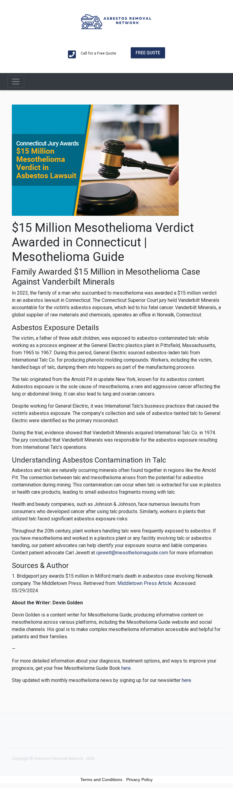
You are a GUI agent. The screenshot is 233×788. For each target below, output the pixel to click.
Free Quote (148, 52)
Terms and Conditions (101, 779)
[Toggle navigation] (15, 81)
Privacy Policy (139, 779)
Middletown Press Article (144, 583)
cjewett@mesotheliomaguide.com (132, 553)
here (126, 668)
